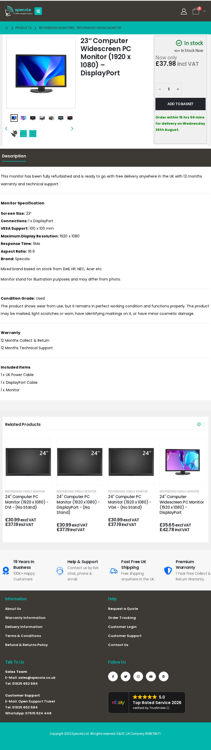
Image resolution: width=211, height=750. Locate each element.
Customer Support (125, 635)
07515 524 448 (38, 713)
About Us (13, 608)
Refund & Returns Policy (26, 644)
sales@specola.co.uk (37, 677)
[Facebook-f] (113, 676)
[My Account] (183, 11)
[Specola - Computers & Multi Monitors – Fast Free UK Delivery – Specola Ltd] (18, 11)
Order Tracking (122, 617)
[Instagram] (138, 676)
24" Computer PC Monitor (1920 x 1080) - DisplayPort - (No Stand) (78, 504)
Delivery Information (23, 626)
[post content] (28, 462)
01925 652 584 (25, 683)
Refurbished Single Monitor (25, 491)
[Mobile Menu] (38, 11)
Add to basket (181, 104)
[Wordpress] (164, 676)
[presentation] (13, 71)
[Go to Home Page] (6, 28)
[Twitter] (125, 676)
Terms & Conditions (23, 635)
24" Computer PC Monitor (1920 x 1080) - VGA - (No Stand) (129, 502)
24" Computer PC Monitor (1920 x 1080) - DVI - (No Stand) (26, 502)
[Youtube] (151, 676)
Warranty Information (25, 617)
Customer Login (122, 626)
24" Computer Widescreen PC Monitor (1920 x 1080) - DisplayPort (182, 504)
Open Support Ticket (36, 701)
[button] (199, 424)
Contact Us (118, 644)
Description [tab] (14, 156)
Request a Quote (123, 608)
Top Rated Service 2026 (157, 702)
